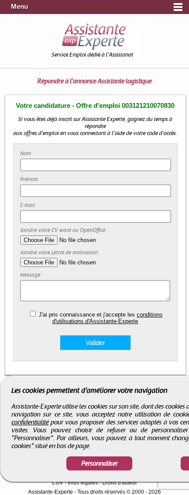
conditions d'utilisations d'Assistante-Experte (107, 317)
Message (30, 275)
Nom (25, 153)
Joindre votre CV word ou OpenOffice (62, 230)
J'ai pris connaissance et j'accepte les (101, 317)
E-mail (27, 205)
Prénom (29, 179)
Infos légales (83, 483)
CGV (57, 483)
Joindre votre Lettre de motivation (59, 252)
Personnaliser (99, 463)
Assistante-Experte (50, 492)
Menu (19, 6)
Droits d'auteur (119, 483)
